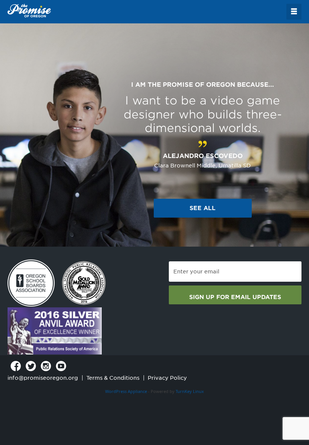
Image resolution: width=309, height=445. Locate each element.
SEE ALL (203, 208)
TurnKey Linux (190, 391)
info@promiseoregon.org (43, 378)
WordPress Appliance (126, 391)
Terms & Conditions (112, 378)
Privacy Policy (167, 378)
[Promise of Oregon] (29, 11)
